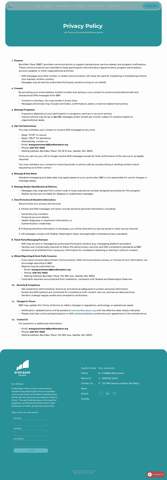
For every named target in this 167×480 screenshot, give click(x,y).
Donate (85, 398)
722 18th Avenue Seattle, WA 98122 (120, 383)
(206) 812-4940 (110, 378)
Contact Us (87, 383)
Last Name (17, 428)
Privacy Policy (89, 473)
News (84, 388)
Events (84, 393)
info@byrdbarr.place (113, 373)
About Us (86, 378)
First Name (17, 418)
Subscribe (30, 450)
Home (38, 6)
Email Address (18, 438)
